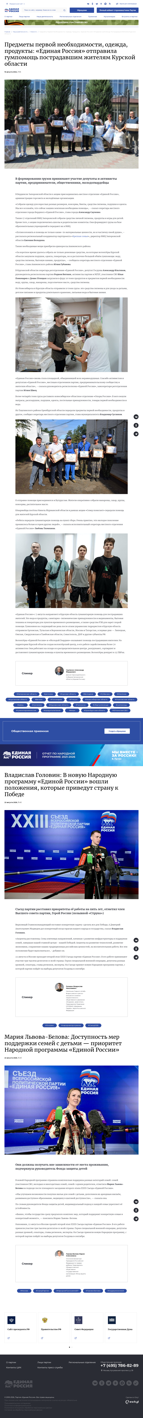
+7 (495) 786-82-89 (120, 1365)
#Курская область (68, 694)
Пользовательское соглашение (17, 1403)
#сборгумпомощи (100, 705)
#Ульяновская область (125, 700)
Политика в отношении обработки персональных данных (28, 1408)
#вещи (72, 710)
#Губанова (105, 694)
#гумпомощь (121, 705)
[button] (69, 1347)
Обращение (82, 10)
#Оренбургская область (94, 710)
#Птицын (73, 700)
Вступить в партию (129, 17)
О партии (8, 17)
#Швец (20, 705)
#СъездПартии (42, 1291)
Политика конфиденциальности (17, 1406)
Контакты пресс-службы (50, 1367)
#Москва (24, 1291)
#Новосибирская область (96, 700)
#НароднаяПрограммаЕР (67, 1291)
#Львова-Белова (93, 1291)
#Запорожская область (27, 694)
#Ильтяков (121, 694)
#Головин (49, 1025)
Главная (7, 32)
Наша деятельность (45, 17)
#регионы (48, 694)
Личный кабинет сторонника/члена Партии (117, 10)
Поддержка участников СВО (71, 22)
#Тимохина (81, 705)
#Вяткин (39, 700)
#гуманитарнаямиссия (26, 710)
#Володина (88, 694)
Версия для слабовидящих (128, 4)
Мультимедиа (109, 17)
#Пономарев (56, 700)
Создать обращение (117, 731)
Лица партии (24, 17)
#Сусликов (37, 705)
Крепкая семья (80, 236)
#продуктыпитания (52, 710)
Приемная (92, 17)
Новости (33, 32)
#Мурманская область (58, 705)
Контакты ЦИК (13, 1367)
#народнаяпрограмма (71, 1025)
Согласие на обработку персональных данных (23, 1410)
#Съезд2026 (93, 1025)
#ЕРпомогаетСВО (120, 710)
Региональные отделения (70, 17)
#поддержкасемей (116, 1291)
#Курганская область (17, 700)
